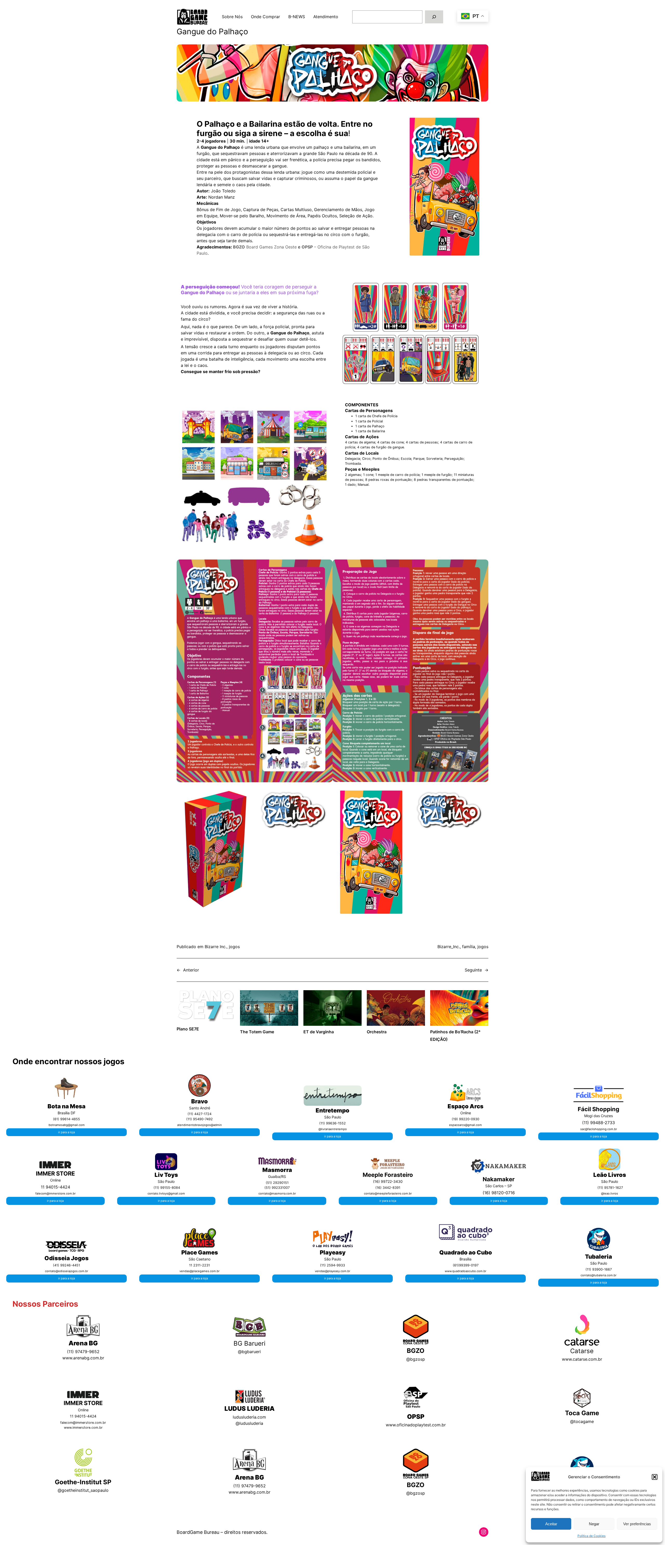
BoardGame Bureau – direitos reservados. (222, 1532)
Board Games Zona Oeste (265, 246)
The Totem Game (257, 1031)
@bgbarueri (249, 1351)
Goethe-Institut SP (83, 1482)
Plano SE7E (188, 1028)
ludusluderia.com (249, 1417)
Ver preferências (637, 1524)
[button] (654, 1477)
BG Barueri (249, 1343)
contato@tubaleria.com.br (598, 1275)
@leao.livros (609, 1193)
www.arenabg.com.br (83, 1357)
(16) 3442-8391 (387, 1188)
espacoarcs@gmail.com (465, 1125)
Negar (594, 1524)
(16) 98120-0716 (499, 1192)
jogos (234, 946)
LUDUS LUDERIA (249, 1408)
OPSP (415, 1416)
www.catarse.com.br (582, 1359)
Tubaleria (598, 1256)
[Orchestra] (396, 1008)
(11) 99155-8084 (167, 1188)
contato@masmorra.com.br (277, 1193)
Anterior (191, 970)
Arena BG (83, 1343)
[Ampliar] (73, 1081)
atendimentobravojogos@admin (199, 1125)
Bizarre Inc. (216, 946)
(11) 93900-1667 (599, 1269)
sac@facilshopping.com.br (598, 1129)
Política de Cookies (591, 1536)
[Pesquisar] (434, 16)
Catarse (582, 1351)
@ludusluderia (249, 1423)
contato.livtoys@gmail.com (166, 1193)
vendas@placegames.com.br (199, 1271)
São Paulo (598, 1263)
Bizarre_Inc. (448, 946)
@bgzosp (415, 1359)
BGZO (415, 1350)
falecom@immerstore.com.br (55, 1193)
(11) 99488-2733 (598, 1122)
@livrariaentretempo (332, 1129)
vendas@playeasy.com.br (332, 1271)
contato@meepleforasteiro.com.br (388, 1193)
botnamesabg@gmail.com (67, 1125)
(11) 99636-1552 (332, 1123)
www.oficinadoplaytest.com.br (416, 1424)
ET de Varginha (318, 1031)
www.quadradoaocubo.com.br (465, 1271)
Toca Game (582, 1413)
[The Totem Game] (269, 1008)
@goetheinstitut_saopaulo (83, 1490)
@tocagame (582, 1421)
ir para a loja (66, 1132)
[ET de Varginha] (332, 1008)
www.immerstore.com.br (83, 1427)
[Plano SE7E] (206, 1007)
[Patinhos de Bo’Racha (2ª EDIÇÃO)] (459, 1008)
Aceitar (551, 1524)
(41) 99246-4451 (66, 1265)
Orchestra (377, 1031)
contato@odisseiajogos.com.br (66, 1271)
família (468, 946)
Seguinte (473, 970)
